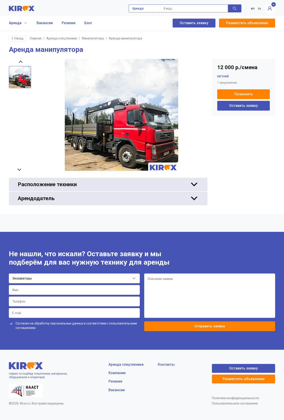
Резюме (68, 23)
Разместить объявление (247, 23)
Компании (117, 373)
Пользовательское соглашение (235, 403)
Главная (35, 38)
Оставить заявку (194, 23)
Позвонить (243, 94)
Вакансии (45, 23)
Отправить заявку (209, 326)
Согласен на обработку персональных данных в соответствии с (76, 326)
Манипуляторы (93, 38)
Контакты (166, 364)
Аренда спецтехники (61, 38)
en (252, 8)
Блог (88, 23)
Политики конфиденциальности (235, 398)
